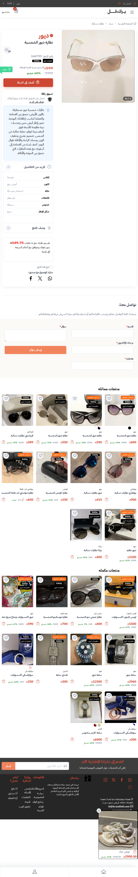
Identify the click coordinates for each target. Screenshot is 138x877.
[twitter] (113, 780)
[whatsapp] (130, 780)
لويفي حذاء (124, 852)
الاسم (129, 326)
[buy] (106, 443)
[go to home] (103, 872)
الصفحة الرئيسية (125, 23)
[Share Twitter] (40, 279)
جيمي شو (98, 613)
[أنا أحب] (109, 399)
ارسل (8, 766)
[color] (133, 429)
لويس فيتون (131, 613)
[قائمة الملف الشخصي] (34, 872)
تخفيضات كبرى (128, 406)
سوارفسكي (29, 671)
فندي (65, 671)
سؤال (62, 326)
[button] (132, 12)
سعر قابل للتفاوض (127, 397)
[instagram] (105, 780)
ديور (134, 431)
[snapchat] (130, 787)
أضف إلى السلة (26, 82)
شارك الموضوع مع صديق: (40, 272)
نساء (111, 23)
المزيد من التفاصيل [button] (34, 167)
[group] (98, 66)
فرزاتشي (30, 431)
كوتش (65, 489)
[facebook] (122, 780)
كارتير (100, 729)
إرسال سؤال (35, 350)
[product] (118, 830)
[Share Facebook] (31, 279)
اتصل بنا (127, 3)
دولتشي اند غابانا (26, 489)
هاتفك (129, 359)
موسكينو (64, 613)
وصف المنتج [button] (38, 228)
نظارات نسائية (98, 23)
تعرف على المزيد (36, 102)
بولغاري (133, 489)
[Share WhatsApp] (119, 3)
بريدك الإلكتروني (124, 343)
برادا (100, 546)
